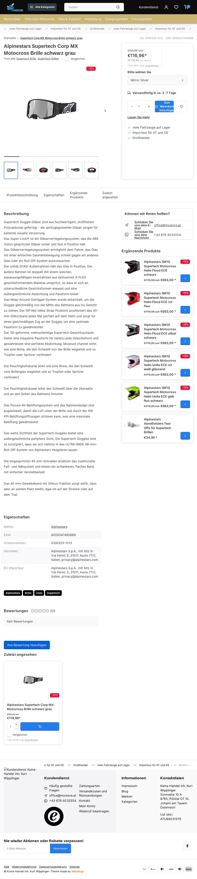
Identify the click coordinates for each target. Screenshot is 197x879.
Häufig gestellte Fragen (60, 788)
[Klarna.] (189, 869)
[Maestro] (180, 869)
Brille (28, 592)
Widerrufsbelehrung (24, 866)
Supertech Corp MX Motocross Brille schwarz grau (51, 38)
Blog (125, 791)
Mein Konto (87, 806)
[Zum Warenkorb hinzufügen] (39, 726)
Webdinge (78, 871)
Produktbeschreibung (22, 195)
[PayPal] (153, 869)
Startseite (10, 38)
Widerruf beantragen (94, 811)
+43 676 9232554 (167, 235)
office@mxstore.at (167, 225)
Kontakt (84, 801)
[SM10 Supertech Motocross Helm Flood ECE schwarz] (132, 267)
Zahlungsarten (89, 786)
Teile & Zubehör (69, 19)
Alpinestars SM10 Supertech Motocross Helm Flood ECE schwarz (160, 268)
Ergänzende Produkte (78, 195)
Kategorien (129, 801)
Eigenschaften (54, 195)
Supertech (53, 592)
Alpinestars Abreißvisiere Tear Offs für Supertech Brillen (157, 425)
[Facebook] (187, 846)
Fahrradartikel (141, 19)
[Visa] (171, 869)
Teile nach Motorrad (39, 19)
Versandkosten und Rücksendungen (93, 793)
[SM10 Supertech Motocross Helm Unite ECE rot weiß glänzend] (132, 361)
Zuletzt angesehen (110, 195)
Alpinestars (59, 527)
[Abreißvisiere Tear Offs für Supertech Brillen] (132, 424)
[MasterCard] (162, 869)
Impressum (129, 786)
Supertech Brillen (48, 58)
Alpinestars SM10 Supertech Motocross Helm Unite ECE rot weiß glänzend (160, 362)
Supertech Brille (26, 58)
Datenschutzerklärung (53, 866)
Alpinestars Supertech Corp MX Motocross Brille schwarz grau (30, 707)
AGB (6, 866)
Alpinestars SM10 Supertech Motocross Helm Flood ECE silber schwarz (160, 331)
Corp (39, 592)
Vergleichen (78, 58)
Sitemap (74, 866)
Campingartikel (116, 19)
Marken (127, 796)
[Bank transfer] (144, 869)
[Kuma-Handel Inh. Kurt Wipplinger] (15, 7)
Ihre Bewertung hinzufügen (26, 645)
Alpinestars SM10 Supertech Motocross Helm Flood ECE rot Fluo (160, 299)
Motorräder (12, 19)
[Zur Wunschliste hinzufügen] (56, 667)
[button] (105, 111)
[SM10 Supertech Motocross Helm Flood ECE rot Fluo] (132, 298)
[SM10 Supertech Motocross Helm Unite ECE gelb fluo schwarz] (132, 393)
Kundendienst (148, 7)
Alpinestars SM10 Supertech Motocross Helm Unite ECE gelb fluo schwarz (160, 394)
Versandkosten (152, 65)
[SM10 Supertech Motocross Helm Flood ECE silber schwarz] (132, 330)
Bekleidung (93, 19)
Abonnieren (60, 848)
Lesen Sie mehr (139, 117)
